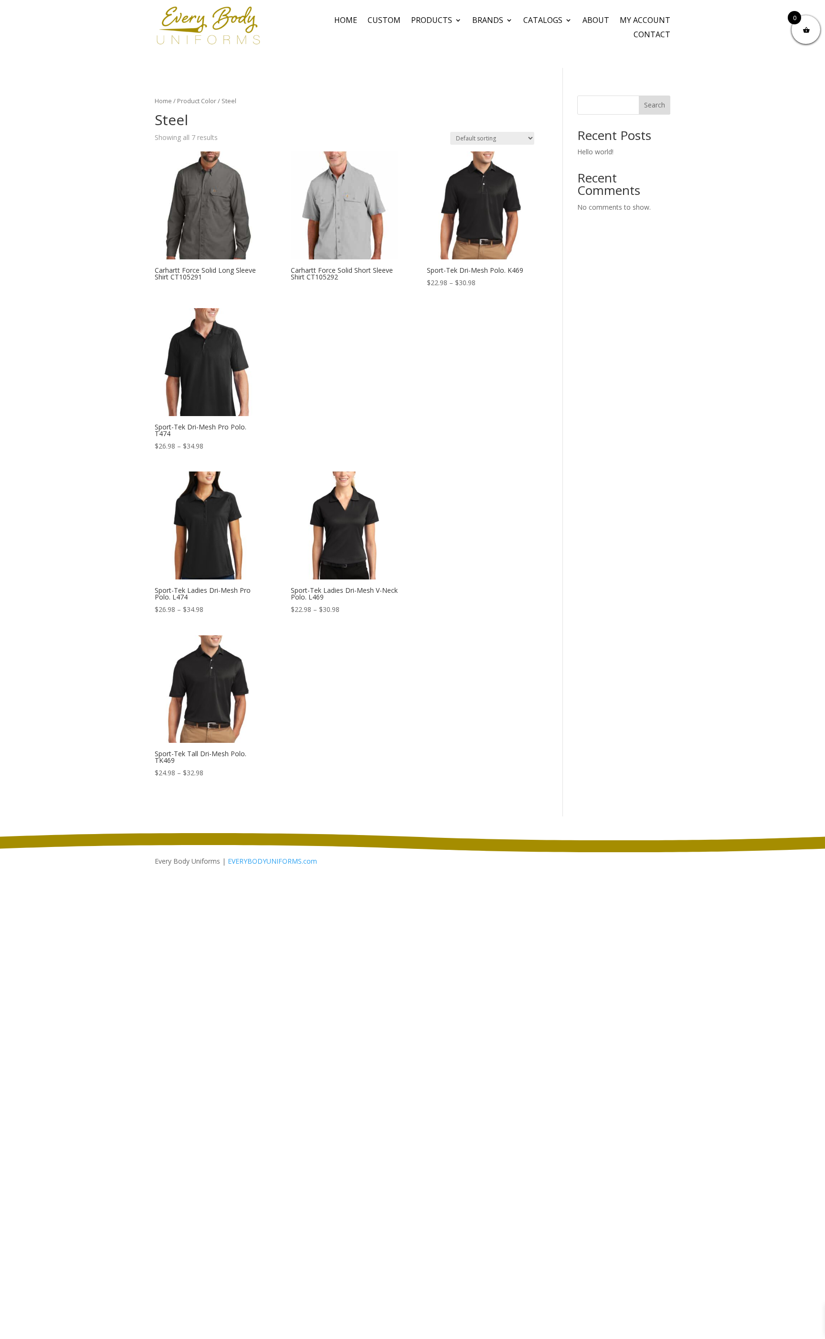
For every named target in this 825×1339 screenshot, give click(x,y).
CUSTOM (384, 21)
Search (654, 104)
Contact (652, 35)
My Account (645, 21)
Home (345, 21)
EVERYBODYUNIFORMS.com (272, 861)
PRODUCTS (431, 21)
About (595, 21)
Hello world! (595, 151)
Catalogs (542, 21)
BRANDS (487, 21)
